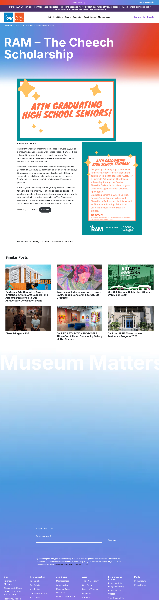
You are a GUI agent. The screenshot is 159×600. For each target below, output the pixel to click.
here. (103, 9)
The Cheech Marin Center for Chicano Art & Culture (13, 591)
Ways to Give (62, 585)
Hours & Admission (147, 2)
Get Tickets (148, 17)
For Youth (35, 581)
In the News (140, 581)
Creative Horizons (38, 593)
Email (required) (44, 536)
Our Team (87, 585)
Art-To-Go (35, 589)
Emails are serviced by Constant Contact (71, 564)
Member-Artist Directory (63, 591)
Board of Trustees (90, 589)
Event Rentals (90, 17)
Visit (49, 17)
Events (68, 17)
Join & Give (61, 577)
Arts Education (37, 577)
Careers (86, 597)
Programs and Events (115, 578)
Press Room (140, 585)
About (85, 577)
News (29, 241)
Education (77, 17)
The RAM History (90, 581)
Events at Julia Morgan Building (116, 585)
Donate (137, 17)
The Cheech (45, 241)
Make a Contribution (65, 596)
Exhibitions (58, 17)
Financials (87, 593)
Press (35, 241)
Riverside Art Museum (62, 241)
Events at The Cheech (114, 592)
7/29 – (79, 2)
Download (45, 210)
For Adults (35, 585)
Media (137, 577)
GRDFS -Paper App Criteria (27, 210)
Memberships (104, 17)
